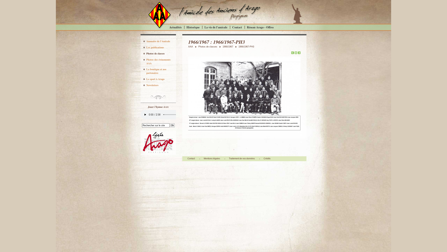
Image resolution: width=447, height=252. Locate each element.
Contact (237, 27)
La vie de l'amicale (215, 27)
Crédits (267, 159)
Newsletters (152, 85)
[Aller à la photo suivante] (299, 53)
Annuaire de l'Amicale (158, 41)
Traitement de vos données (242, 159)
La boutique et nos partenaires (156, 71)
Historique (193, 27)
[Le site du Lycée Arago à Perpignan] (158, 154)
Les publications (155, 47)
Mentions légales (212, 159)
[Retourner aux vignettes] (296, 53)
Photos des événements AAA (158, 61)
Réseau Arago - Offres (260, 27)
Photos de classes (155, 53)
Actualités (175, 27)
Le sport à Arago (155, 79)
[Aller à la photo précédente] (292, 53)
